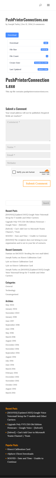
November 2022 (12, 313)
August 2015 (11, 341)
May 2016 (10, 333)
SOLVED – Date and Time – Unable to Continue (26, 236)
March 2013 (10, 393)
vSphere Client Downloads (20, 453)
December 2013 (12, 377)
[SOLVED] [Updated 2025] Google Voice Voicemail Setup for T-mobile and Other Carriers (28, 272)
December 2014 (12, 345)
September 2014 (13, 353)
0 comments (39, 24)
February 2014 (12, 373)
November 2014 (12, 349)
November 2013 (12, 381)
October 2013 (11, 385)
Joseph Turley (14, 24)
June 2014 (10, 365)
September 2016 (13, 325)
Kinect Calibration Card (31, 257)
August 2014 (11, 357)
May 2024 (10, 305)
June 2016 (10, 329)
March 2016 (10, 337)
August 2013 (11, 389)
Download (12, 35)
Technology (10, 290)
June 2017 (10, 321)
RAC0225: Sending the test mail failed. (32, 253)
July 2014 (9, 361)
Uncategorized (12, 294)
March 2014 (10, 369)
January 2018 (11, 317)
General (9, 286)
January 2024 (11, 309)
